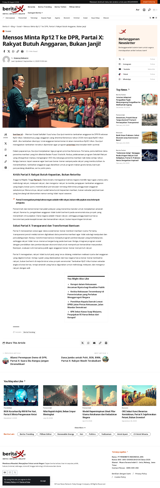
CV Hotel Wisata (141, 434)
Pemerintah (22, 18)
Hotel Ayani (122, 434)
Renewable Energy (66, 434)
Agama (57, 18)
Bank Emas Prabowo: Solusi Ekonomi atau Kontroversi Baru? (127, 137)
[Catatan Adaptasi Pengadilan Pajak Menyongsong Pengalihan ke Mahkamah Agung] (149, 100)
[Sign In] (144, 9)
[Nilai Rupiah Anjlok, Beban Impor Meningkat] (60, 395)
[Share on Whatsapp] (13, 51)
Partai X (37, 179)
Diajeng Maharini (21, 58)
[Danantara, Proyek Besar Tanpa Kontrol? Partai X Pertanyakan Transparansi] (149, 120)
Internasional (10, 18)
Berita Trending (29, 332)
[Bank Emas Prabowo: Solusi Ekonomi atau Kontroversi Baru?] (149, 137)
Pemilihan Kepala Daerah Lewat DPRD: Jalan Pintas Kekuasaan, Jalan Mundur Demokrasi (85, 304)
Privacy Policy (10, 482)
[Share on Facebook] (4, 51)
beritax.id (18, 134)
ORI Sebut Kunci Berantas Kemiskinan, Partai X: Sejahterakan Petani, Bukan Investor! (139, 414)
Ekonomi (67, 18)
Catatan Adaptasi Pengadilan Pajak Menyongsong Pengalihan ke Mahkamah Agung (128, 101)
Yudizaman (106, 434)
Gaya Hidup (95, 18)
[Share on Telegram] (6, 155)
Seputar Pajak (46, 18)
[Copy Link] (18, 51)
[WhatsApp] (136, 79)
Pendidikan (8, 408)
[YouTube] (153, 17)
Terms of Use (25, 482)
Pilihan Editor (46, 434)
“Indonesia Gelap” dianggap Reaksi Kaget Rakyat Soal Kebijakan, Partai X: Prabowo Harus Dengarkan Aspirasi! (128, 157)
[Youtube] (136, 69)
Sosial (85, 18)
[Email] (94, 342)
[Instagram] (156, 17)
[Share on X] (8, 51)
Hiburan (106, 18)
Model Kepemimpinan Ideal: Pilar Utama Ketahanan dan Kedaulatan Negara (99, 414)
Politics (92, 434)
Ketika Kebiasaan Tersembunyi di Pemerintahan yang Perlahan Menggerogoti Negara (86, 294)
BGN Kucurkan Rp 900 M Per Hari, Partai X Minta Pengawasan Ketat (20, 413)
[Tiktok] (136, 74)
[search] (149, 9)
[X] (150, 17)
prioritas (71, 144)
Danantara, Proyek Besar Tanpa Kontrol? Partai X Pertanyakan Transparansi (127, 120)
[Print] (22, 51)
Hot (81, 434)
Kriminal (77, 18)
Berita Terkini (121, 95)
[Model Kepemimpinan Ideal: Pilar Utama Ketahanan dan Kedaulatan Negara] (99, 395)
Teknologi (33, 18)
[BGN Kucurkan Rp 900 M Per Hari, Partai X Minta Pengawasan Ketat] (21, 395)
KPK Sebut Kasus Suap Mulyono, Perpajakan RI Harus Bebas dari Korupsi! (85, 314)
